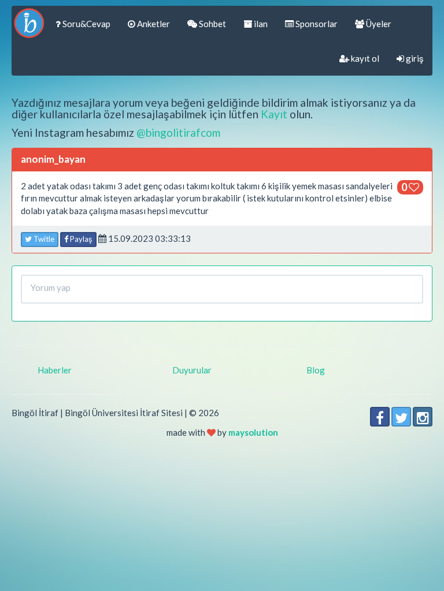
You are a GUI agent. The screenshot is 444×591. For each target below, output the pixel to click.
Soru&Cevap (85, 23)
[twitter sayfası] (401, 417)
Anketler (152, 23)
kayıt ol (364, 58)
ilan (260, 23)
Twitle (43, 239)
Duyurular (192, 370)
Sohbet (211, 23)
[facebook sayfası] (380, 417)
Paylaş (80, 239)
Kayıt (274, 114)
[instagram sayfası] (422, 417)
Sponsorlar (316, 23)
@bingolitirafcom (178, 132)
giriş (414, 58)
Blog (315, 370)
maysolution (253, 432)
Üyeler (377, 23)
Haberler (55, 370)
